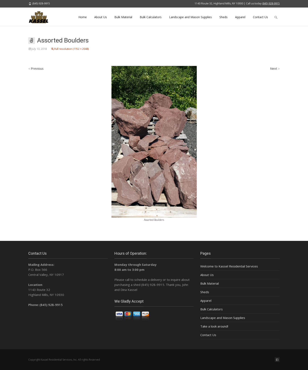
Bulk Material (123, 17)
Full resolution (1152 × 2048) (71, 49)
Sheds (223, 17)
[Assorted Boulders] (154, 141)
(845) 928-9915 (271, 3)
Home (82, 17)
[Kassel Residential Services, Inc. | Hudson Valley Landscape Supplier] (41, 17)
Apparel (240, 17)
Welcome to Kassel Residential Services (229, 266)
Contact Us (260, 17)
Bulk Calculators (151, 17)
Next (275, 68)
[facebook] (277, 359)
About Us (100, 17)
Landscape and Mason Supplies (190, 17)
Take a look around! (214, 326)
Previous (36, 68)
